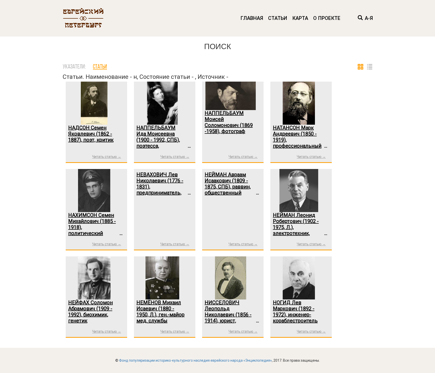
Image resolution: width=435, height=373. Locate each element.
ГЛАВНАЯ (251, 18)
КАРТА (300, 18)
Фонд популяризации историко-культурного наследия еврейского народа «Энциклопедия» (195, 360)
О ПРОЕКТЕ (326, 18)
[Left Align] (360, 18)
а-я (369, 18)
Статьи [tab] (100, 67)
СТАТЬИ (277, 18)
